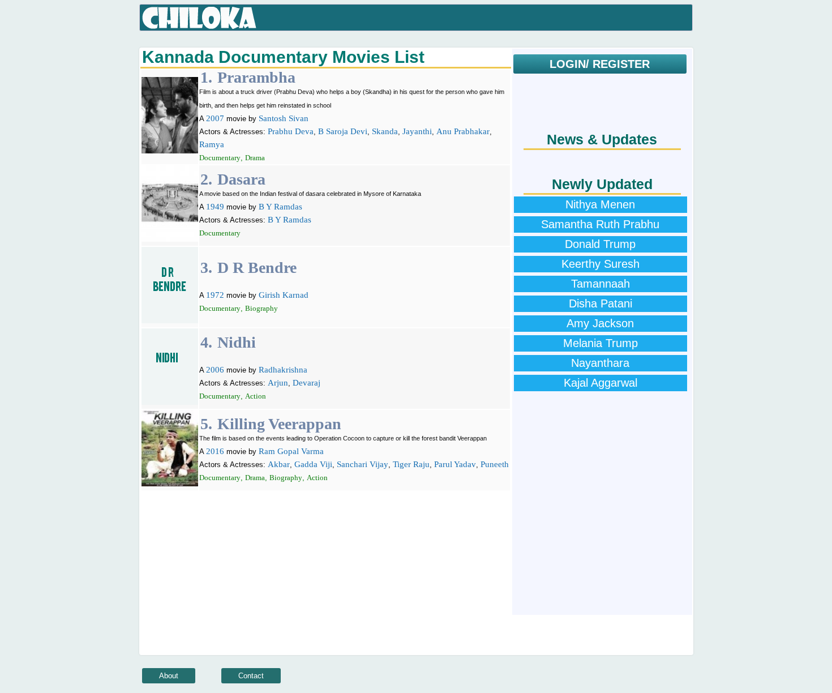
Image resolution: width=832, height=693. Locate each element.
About (168, 675)
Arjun (278, 382)
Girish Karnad (283, 295)
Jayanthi (417, 131)
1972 (215, 295)
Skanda (385, 131)
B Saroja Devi (342, 131)
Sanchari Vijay (362, 464)
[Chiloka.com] (199, 18)
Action (255, 396)
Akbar (279, 464)
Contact (251, 675)
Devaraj (306, 382)
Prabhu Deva (291, 131)
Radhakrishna (283, 369)
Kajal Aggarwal (600, 383)
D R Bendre (257, 267)
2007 (215, 118)
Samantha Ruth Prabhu (600, 224)
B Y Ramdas (280, 206)
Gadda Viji (313, 464)
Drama (255, 157)
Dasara (241, 179)
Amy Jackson (600, 323)
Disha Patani (600, 303)
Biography (261, 308)
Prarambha (256, 77)
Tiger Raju (411, 464)
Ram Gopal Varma (291, 451)
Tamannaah (600, 283)
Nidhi (236, 342)
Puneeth (495, 464)
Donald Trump (600, 244)
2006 (215, 369)
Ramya (211, 144)
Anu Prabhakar (463, 131)
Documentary (220, 157)
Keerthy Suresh (600, 264)
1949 (215, 206)
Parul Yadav (455, 464)
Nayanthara (600, 363)
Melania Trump (600, 343)
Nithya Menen (600, 204)
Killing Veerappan (279, 424)
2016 (215, 451)
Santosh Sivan (283, 118)
